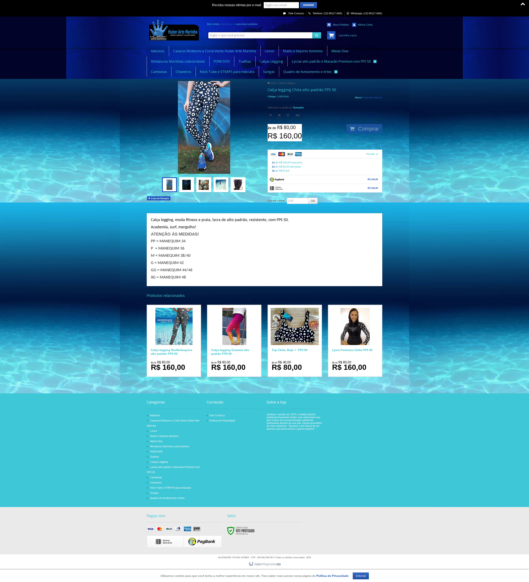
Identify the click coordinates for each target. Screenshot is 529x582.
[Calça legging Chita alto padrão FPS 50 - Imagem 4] (220, 184)
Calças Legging (286, 83)
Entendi (361, 576)
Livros (153, 431)
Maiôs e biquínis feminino (164, 436)
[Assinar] (308, 5)
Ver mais (176, 356)
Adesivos (155, 415)
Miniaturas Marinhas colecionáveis (169, 446)
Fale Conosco (296, 13)
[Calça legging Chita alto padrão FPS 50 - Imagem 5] (238, 184)
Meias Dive (156, 441)
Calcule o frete (276, 200)
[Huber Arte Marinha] (174, 30)
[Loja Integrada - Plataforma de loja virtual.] (264, 564)
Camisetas (156, 477)
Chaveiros (156, 482)
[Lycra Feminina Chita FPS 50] (355, 341)
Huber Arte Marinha (372, 97)
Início (273, 83)
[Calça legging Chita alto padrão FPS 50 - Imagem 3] (203, 184)
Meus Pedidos (341, 24)
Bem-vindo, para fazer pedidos (232, 24)
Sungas (154, 493)
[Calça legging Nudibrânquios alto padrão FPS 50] (174, 341)
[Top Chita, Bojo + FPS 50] (295, 341)
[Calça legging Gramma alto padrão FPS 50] (234, 341)
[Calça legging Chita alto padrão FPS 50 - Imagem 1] (169, 184)
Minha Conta (365, 24)
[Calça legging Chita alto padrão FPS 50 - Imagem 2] (186, 184)
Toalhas (154, 456)
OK (313, 201)
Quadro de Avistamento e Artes (167, 498)
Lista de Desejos (159, 198)
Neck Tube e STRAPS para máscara (170, 487)
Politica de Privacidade (222, 420)
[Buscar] (316, 35)
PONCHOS (156, 451)
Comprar (368, 129)
